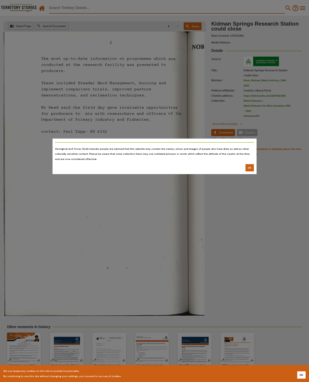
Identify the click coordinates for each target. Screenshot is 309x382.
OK (250, 168)
